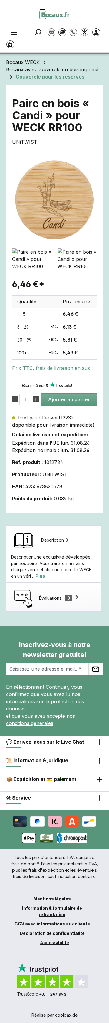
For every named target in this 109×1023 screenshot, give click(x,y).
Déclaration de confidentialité (52, 933)
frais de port (24, 863)
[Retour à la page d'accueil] (54, 14)
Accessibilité (54, 942)
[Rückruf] (73, 29)
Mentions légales (52, 898)
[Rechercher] (38, 32)
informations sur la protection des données (45, 705)
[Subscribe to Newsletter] (95, 669)
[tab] (53, 553)
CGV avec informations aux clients (52, 923)
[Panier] (11, 44)
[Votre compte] (97, 32)
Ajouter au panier (69, 399)
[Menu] (14, 32)
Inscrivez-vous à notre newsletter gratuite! (54, 650)
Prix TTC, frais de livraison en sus (51, 368)
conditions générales (29, 723)
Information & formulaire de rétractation (52, 911)
